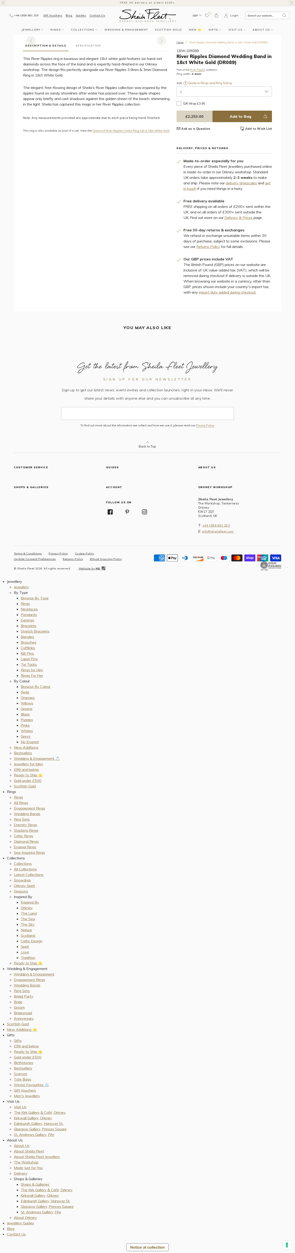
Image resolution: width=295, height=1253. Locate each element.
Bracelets (28, 625)
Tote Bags (22, 1079)
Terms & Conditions (28, 553)
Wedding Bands (27, 813)
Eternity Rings (25, 825)
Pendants (29, 614)
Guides (81, 15)
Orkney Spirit (24, 885)
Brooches (28, 642)
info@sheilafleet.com (218, 531)
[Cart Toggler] (216, 15)
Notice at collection (147, 1247)
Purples (27, 719)
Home (180, 42)
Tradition (28, 957)
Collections (82, 29)
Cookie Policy (84, 553)
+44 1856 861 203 (216, 525)
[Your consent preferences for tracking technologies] (287, 1245)
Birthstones (23, 1062)
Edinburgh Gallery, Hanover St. (38, 1123)
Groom (19, 1007)
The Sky (28, 924)
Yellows (27, 703)
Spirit (25, 946)
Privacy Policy (205, 425)
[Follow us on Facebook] (110, 512)
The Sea (28, 919)
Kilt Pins (27, 653)
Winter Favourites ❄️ (31, 1084)
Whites (27, 730)
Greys (25, 736)
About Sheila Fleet (29, 1151)
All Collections (25, 869)
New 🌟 (195, 29)
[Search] (284, 15)
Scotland (28, 935)
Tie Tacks (29, 664)
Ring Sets (22, 819)
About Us (261, 29)
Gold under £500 (27, 780)
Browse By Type (35, 598)
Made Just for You (28, 1167)
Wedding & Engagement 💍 (37, 758)
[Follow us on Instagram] (144, 512)
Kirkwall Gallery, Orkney (33, 1118)
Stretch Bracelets (35, 631)
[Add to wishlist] (207, 15)
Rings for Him (32, 670)
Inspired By (30, 902)
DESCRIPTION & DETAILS (45, 45)
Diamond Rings (26, 841)
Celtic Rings (23, 836)
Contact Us (97, 15)
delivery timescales (241, 183)
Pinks (25, 725)
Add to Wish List (258, 128)
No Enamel (30, 742)
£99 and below (26, 769)
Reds (25, 692)
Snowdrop (22, 880)
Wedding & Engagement (126, 29)
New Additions (26, 747)
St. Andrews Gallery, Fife (34, 1134)
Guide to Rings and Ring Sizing (210, 83)
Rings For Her (32, 675)
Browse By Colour (35, 686)
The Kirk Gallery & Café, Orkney (40, 1112)
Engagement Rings (29, 808)
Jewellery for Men (28, 764)
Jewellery (31, 29)
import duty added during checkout (227, 292)
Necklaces (29, 609)
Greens (26, 708)
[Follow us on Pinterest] (127, 512)
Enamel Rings (25, 847)
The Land (29, 913)
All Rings (21, 802)
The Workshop (26, 1162)
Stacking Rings (26, 830)
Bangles (27, 636)
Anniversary (24, 1018)
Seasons (21, 891)
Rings (55, 29)
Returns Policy (208, 246)
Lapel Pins (29, 659)
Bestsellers (23, 753)
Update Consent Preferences (35, 559)
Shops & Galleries (35, 1184)
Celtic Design (31, 941)
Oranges (28, 697)
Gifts (213, 29)
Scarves (20, 1073)
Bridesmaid (23, 1013)
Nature (26, 930)
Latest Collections (29, 874)
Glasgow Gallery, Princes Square (40, 1129)
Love (25, 952)
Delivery (20, 1173)
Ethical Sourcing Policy (106, 559)
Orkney (27, 907)
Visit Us (235, 29)
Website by (89, 568)
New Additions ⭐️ (22, 1029)
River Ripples (197, 70)
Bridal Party (23, 996)
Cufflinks (28, 648)
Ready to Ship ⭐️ (28, 775)
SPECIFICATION (88, 45)
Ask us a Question (195, 128)
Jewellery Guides (20, 1223)
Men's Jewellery (27, 1096)
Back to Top (147, 446)
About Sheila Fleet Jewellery (37, 1156)
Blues (25, 714)
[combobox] (267, 15)
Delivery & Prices (238, 217)
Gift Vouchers (52, 15)
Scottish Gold (168, 29)
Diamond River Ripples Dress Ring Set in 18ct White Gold (131, 130)
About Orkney (25, 1217)
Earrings (27, 620)
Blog (69, 15)
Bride (18, 1001)
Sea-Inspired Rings (29, 852)
